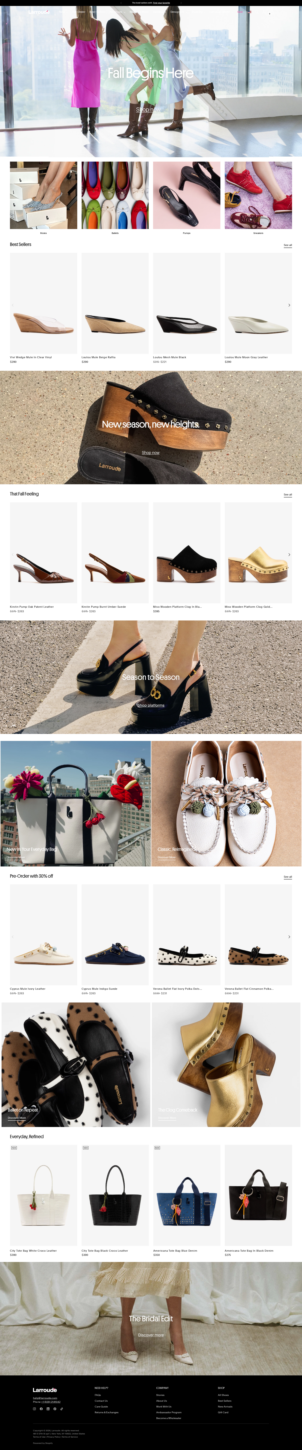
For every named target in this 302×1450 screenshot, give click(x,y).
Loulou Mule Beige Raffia (99, 357)
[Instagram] (35, 1409)
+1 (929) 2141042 (50, 1401)
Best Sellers (224, 1400)
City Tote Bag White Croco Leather (33, 1250)
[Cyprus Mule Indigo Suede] (115, 934)
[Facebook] (42, 1409)
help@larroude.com (45, 1398)
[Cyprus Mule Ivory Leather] (43, 934)
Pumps (186, 233)
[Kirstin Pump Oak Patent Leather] (43, 552)
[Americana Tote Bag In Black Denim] (258, 1195)
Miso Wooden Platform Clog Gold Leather (247, 607)
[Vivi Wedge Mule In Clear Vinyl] (43, 303)
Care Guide (101, 1406)
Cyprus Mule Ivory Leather (27, 988)
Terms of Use (39, 1437)
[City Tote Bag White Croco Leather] (43, 1195)
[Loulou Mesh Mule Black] (186, 303)
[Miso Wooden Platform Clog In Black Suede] (186, 552)
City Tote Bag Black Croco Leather (105, 1250)
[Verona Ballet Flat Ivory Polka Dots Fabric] (186, 934)
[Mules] (43, 195)
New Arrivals (225, 1406)
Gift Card (223, 1412)
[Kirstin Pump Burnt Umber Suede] (115, 552)
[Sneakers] (258, 195)
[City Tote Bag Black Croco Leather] (115, 1195)
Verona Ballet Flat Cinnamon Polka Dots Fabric (248, 989)
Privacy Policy (53, 1437)
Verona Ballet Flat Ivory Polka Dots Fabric (176, 989)
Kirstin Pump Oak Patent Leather (32, 606)
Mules (43, 233)
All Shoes (223, 1395)
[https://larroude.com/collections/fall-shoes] (151, 427)
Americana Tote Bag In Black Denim (249, 1250)
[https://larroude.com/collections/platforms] (151, 677)
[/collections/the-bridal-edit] (151, 1318)
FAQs (98, 1395)
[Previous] (121, 3)
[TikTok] (62, 1409)
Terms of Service (70, 1437)
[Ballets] (115, 195)
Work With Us (163, 1406)
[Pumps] (186, 195)
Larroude (56, 1430)
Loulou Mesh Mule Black (169, 357)
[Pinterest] (55, 1409)
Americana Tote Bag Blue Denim (175, 1250)
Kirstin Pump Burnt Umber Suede (104, 606)
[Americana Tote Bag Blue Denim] (187, 1195)
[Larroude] (39, 12)
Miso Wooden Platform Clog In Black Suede (178, 607)
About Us (161, 1400)
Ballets (115, 233)
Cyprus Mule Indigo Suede (99, 988)
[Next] (181, 3)
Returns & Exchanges (106, 1412)
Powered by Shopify (43, 1443)
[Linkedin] (49, 1409)
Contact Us (101, 1400)
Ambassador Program (169, 1412)
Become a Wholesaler (168, 1418)
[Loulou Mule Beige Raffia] (115, 303)
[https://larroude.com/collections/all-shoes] (151, 81)
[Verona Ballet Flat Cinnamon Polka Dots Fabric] (258, 934)
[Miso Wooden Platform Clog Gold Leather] (258, 552)
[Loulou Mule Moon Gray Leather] (258, 303)
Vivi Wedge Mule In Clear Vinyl (31, 357)
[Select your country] (249, 12)
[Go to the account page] (264, 11)
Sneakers (258, 233)
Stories (160, 1395)
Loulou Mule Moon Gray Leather (246, 357)
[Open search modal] (256, 11)
